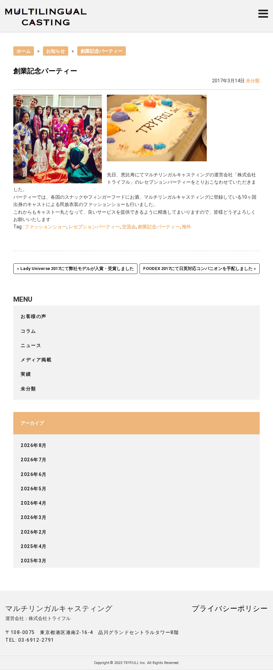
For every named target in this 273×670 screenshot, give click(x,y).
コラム (28, 331)
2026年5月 (34, 488)
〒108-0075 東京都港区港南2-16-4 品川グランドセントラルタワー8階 (92, 632)
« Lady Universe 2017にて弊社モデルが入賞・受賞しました (75, 268)
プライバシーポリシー (230, 608)
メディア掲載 (36, 359)
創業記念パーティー (102, 51)
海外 (186, 226)
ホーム (24, 51)
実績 (26, 374)
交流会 (129, 226)
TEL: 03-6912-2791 (29, 640)
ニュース (31, 345)
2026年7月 (34, 459)
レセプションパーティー (94, 226)
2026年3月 (34, 517)
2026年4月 (34, 503)
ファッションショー (46, 226)
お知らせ (55, 51)
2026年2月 (34, 532)
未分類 (253, 80)
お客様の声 (34, 316)
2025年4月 (34, 546)
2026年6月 (34, 474)
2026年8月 (34, 445)
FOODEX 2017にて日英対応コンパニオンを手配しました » (199, 268)
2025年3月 (34, 560)
